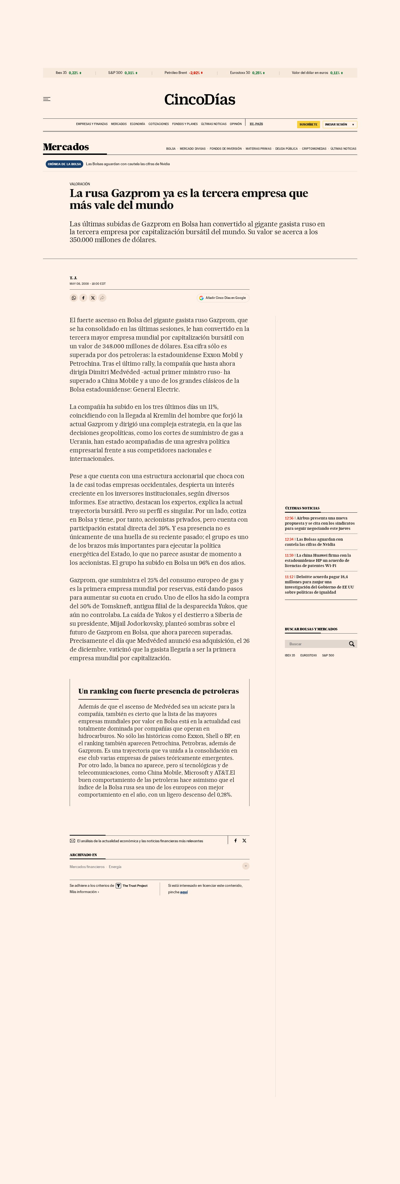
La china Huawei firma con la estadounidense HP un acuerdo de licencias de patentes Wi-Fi (318, 560)
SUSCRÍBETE (309, 124)
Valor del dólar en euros (310, 73)
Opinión (236, 124)
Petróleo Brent (176, 73)
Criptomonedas (314, 149)
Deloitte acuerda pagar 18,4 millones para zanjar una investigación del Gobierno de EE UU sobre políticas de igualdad (319, 584)
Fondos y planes (185, 124)
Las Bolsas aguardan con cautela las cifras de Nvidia (128, 164)
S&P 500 (115, 73)
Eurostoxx (308, 655)
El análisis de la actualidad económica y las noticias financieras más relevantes (140, 841)
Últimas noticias (213, 124)
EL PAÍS (254, 122)
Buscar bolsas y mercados (311, 629)
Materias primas (258, 149)
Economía (137, 124)
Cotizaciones (159, 124)
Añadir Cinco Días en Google (226, 298)
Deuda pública (286, 149)
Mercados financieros (87, 866)
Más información (83, 891)
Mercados (119, 124)
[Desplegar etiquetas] (246, 866)
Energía (115, 866)
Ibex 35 (61, 73)
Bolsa (171, 149)
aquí (184, 891)
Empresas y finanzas (91, 124)
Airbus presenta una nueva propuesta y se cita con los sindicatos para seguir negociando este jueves (320, 523)
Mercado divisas (193, 149)
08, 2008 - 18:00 (87, 284)
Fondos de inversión (226, 149)
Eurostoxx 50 (240, 73)
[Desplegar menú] (47, 99)
